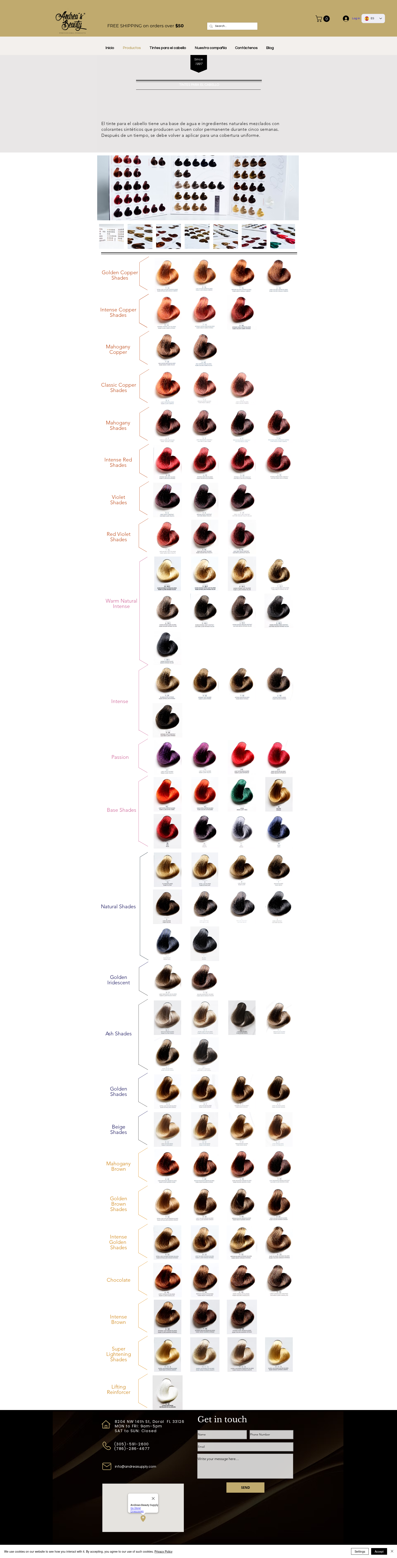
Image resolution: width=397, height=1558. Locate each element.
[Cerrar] (392, 1551)
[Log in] (346, 18)
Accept (379, 1551)
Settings (360, 1551)
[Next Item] (291, 188)
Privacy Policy (163, 1551)
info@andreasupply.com (135, 1467)
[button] (323, 18)
